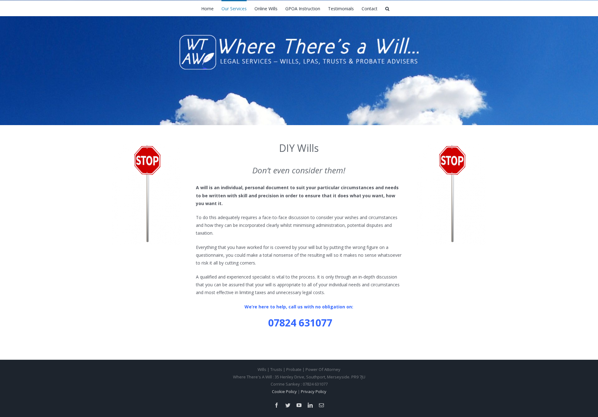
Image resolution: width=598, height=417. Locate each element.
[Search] (387, 8)
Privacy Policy (313, 391)
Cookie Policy (284, 391)
